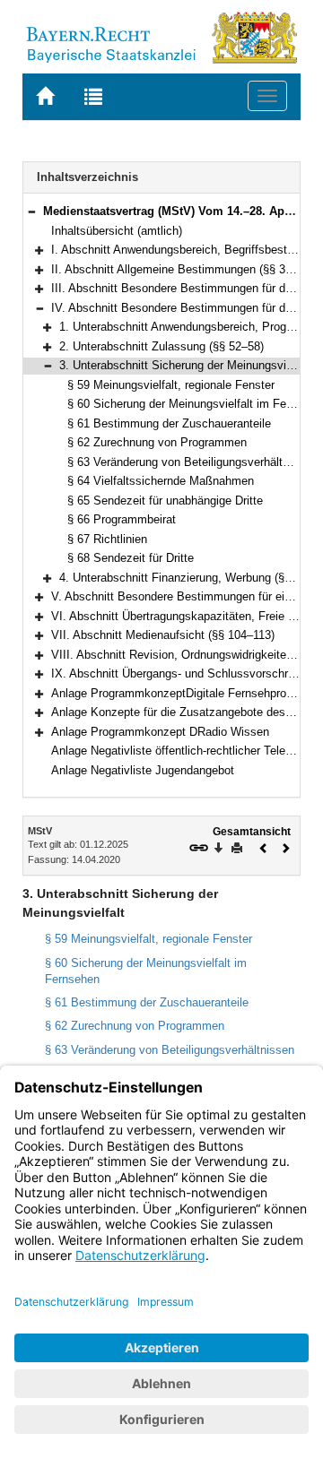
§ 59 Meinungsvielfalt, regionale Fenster (171, 385)
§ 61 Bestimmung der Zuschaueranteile (169, 423)
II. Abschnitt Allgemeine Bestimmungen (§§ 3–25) (179, 269)
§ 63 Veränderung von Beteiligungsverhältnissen (192, 462)
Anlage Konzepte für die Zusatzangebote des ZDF (181, 712)
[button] (31, 211)
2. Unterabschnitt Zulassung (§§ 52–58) (161, 346)
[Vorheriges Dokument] (263, 846)
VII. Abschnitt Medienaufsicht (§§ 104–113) (163, 635)
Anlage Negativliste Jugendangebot (142, 770)
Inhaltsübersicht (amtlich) (116, 230)
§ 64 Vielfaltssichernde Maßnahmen (160, 481)
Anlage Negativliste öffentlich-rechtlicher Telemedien (187, 750)
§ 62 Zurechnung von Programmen (157, 442)
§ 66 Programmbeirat (121, 519)
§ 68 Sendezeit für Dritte (130, 558)
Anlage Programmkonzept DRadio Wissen (160, 731)
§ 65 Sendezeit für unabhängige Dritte (165, 500)
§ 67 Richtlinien (107, 539)
